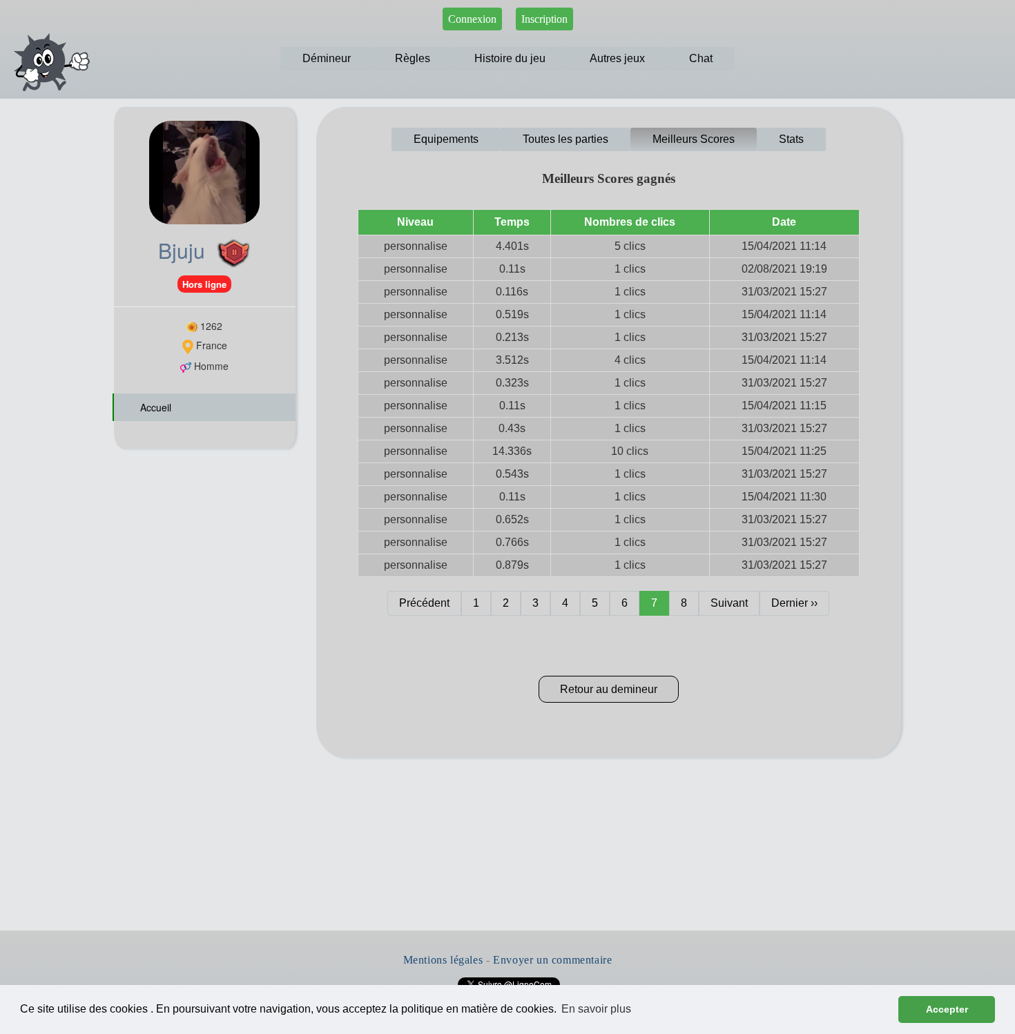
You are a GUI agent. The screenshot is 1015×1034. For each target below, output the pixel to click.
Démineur (326, 58)
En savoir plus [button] (596, 1009)
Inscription (544, 19)
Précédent (424, 603)
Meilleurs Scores (693, 139)
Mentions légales (443, 960)
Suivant (729, 603)
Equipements (446, 139)
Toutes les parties (565, 139)
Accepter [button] (947, 1009)
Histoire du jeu (509, 58)
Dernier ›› (794, 603)
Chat (701, 58)
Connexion (472, 19)
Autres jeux (617, 58)
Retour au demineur (608, 689)
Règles (412, 58)
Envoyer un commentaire (552, 960)
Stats (791, 139)
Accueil (154, 407)
